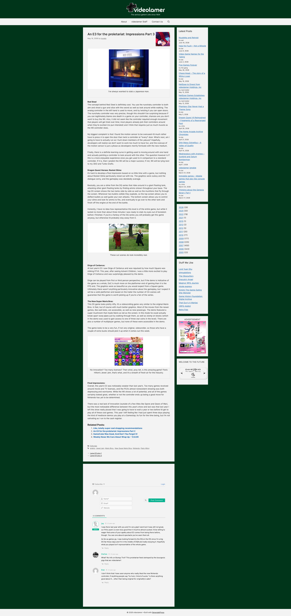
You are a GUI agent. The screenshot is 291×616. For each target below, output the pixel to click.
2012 (181, 228)
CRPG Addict (185, 306)
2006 (181, 249)
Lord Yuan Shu (185, 269)
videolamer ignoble (187, 168)
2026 (181, 207)
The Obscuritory (186, 276)
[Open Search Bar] (168, 21)
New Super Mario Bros (123, 448)
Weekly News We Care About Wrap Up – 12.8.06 (116, 437)
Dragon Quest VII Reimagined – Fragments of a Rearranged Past (192, 120)
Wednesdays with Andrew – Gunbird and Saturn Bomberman (191, 157)
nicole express (185, 286)
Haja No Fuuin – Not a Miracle (192, 46)
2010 (181, 235)
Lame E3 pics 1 (96, 453)
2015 (181, 221)
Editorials (93, 446)
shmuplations (185, 272)
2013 (181, 225)
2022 (181, 214)
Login (163, 484)
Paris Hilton (145, 448)
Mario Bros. (109, 448)
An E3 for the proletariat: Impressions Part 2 (114, 431)
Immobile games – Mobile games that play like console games (192, 179)
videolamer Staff (139, 21)
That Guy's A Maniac (188, 303)
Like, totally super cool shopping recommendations (117, 428)
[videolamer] (145, 8)
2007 (181, 245)
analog (92, 448)
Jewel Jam (100, 448)
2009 (181, 238)
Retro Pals (183, 310)
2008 (181, 242)
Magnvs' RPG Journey (189, 283)
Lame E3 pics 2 (96, 456)
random (193, 377)
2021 (181, 218)
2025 (181, 211)
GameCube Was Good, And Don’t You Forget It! (115, 434)
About (124, 21)
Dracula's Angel (186, 279)
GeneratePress (158, 612)
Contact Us (157, 21)
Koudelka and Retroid (188, 38)
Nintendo (136, 448)
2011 (181, 231)
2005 (181, 252)
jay (102, 523)
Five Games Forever (188, 65)
